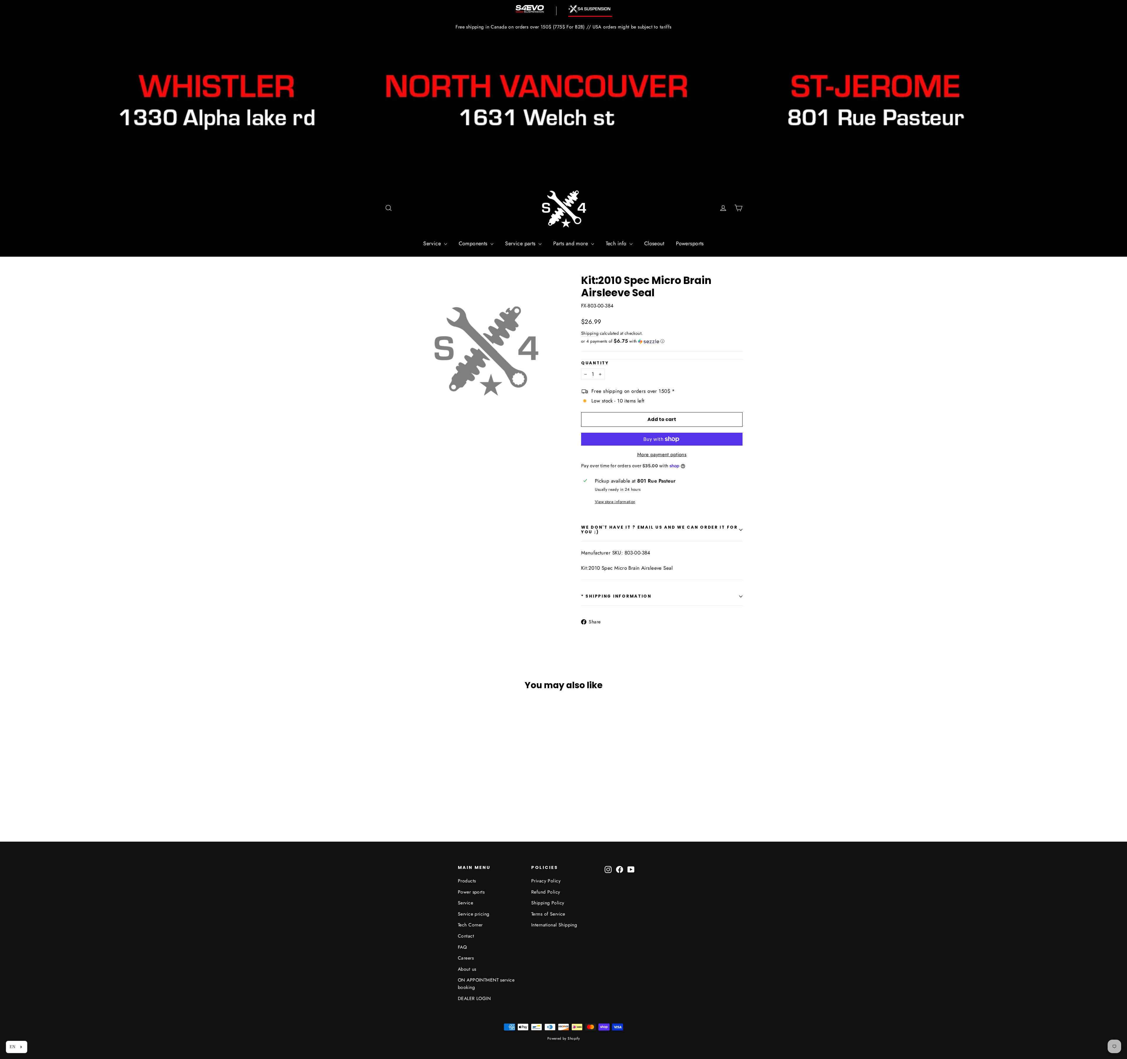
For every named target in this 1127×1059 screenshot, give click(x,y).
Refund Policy (545, 892)
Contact (466, 936)
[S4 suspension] (590, 9)
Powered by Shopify (563, 1038)
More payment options (662, 454)
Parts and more (571, 243)
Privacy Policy (546, 880)
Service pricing (473, 914)
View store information (615, 502)
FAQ (462, 947)
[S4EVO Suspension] (529, 8)
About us (467, 969)
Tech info (617, 243)
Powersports (690, 243)
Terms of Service (548, 914)
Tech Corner (470, 924)
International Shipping (554, 924)
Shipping (589, 333)
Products (467, 880)
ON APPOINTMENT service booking (486, 984)
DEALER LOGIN (474, 998)
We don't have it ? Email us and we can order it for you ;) (659, 530)
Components (474, 243)
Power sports (471, 892)
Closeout (654, 243)
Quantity (595, 363)
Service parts (521, 243)
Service (432, 243)
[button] (662, 341)
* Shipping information (616, 596)
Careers (466, 958)
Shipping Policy (547, 902)
